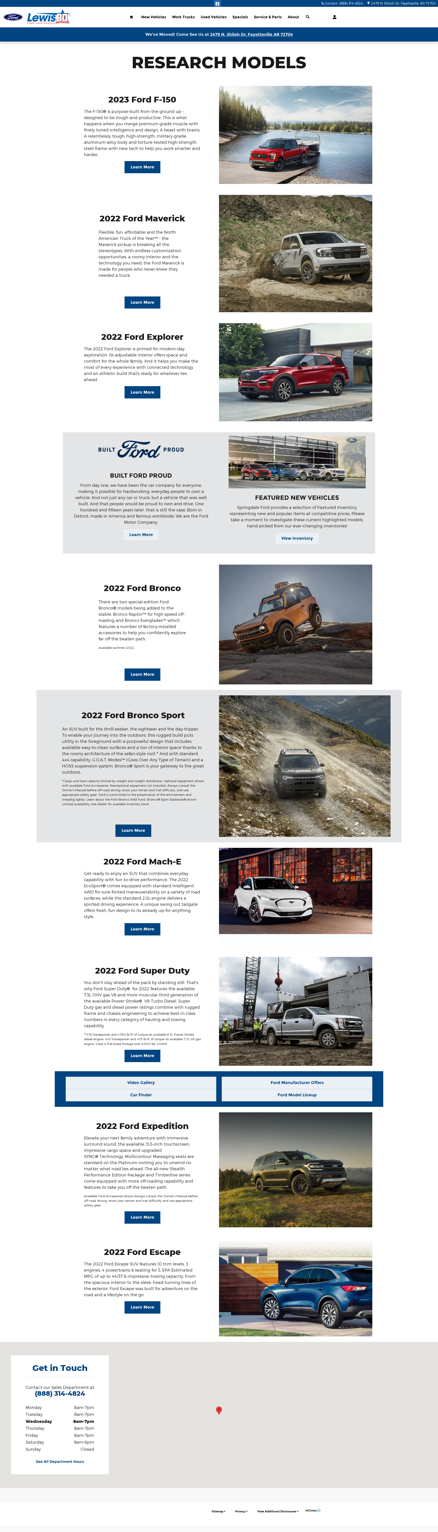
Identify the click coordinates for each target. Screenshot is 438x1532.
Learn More (142, 167)
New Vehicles (153, 17)
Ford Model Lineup (297, 1094)
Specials (240, 17)
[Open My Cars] (333, 17)
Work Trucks (183, 17)
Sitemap (217, 1511)
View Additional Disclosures (276, 1511)
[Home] (13, 17)
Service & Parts (268, 17)
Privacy (240, 1511)
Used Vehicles (214, 17)
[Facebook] (217, 3)
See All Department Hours (60, 1461)
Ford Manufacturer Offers (297, 1082)
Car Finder (141, 1094)
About (293, 17)
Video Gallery (141, 1082)
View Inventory (297, 538)
